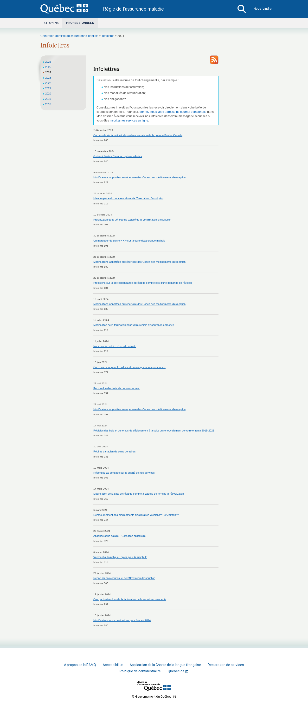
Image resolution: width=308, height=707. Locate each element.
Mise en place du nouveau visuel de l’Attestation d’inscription (128, 198)
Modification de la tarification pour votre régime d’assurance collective (133, 324)
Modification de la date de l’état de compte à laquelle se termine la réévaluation (138, 493)
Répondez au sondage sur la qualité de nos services (124, 472)
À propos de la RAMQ (80, 665)
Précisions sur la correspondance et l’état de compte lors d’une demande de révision (142, 282)
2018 (48, 104)
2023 (48, 77)
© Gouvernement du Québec (152, 696)
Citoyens (51, 23)
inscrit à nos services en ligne (129, 120)
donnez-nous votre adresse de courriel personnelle (173, 112)
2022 (48, 82)
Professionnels (80, 23)
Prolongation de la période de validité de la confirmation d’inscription (132, 219)
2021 (48, 88)
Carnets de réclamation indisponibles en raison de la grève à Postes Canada (137, 135)
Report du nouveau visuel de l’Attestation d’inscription (124, 578)
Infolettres (108, 36)
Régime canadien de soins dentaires (114, 451)
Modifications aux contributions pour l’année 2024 (122, 620)
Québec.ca (176, 671)
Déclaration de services (226, 665)
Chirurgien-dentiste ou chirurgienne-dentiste (69, 36)
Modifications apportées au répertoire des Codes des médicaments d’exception (139, 177)
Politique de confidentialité (140, 671)
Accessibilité (113, 665)
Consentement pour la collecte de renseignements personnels (129, 367)
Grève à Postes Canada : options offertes (117, 156)
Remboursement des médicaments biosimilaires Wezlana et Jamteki (136, 514)
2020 (48, 93)
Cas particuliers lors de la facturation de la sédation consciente (129, 599)
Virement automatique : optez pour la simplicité (120, 557)
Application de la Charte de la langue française (165, 665)
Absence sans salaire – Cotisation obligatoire (119, 535)
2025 (48, 67)
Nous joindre (262, 8)
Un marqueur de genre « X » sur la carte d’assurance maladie (129, 240)
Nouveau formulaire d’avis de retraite (114, 346)
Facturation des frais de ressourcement (116, 388)
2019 (48, 98)
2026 (48, 61)
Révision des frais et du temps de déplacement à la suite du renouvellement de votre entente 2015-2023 (153, 430)
